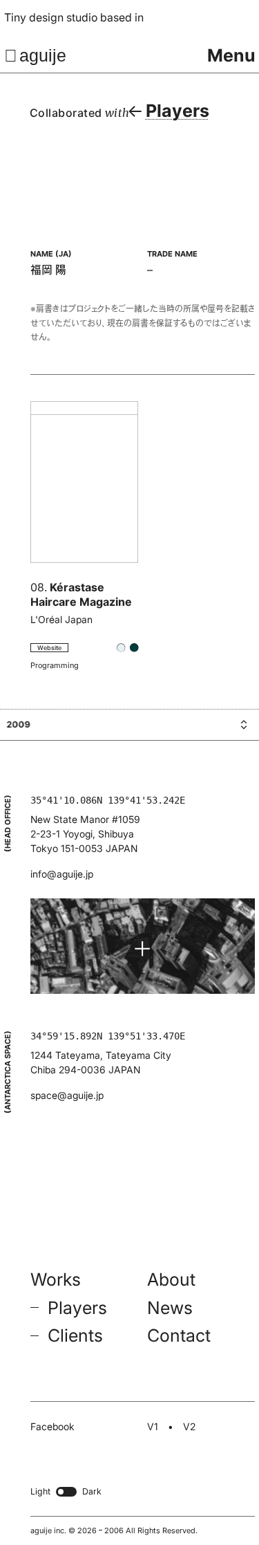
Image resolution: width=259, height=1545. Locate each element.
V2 (189, 1426)
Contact (179, 1335)
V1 (152, 1426)
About (171, 1279)
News (170, 1307)
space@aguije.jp (67, 1095)
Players (77, 1307)
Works (55, 1279)
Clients (75, 1335)
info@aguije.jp (61, 874)
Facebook (52, 1426)
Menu (231, 55)
